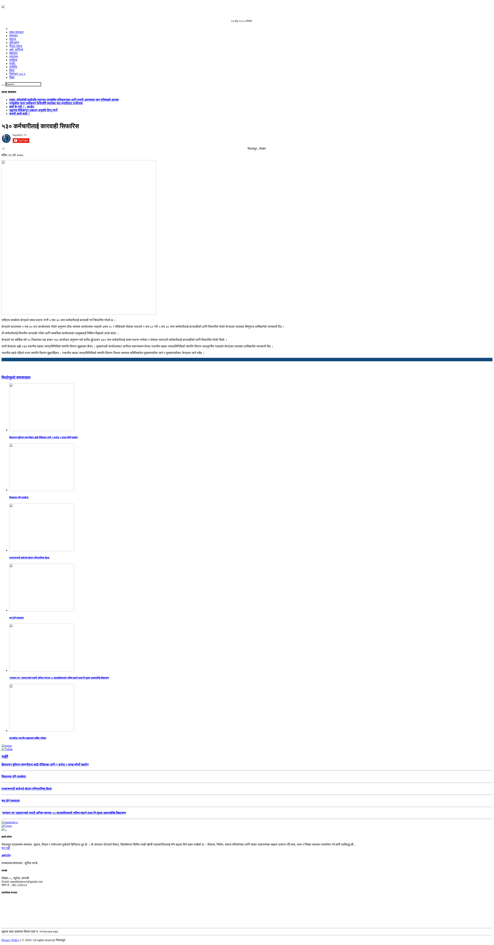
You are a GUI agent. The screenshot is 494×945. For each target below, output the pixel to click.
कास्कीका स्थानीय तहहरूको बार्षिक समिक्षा (27, 738)
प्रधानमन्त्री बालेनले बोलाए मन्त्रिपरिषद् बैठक (29, 557)
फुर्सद (12, 63)
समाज (12, 39)
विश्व (11, 70)
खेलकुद (13, 53)
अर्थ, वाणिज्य (16, 49)
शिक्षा (12, 77)
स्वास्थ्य (13, 56)
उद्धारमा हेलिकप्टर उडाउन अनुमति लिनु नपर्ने (33, 110)
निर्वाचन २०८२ (17, 73)
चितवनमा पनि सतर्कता (18, 497)
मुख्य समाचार (16, 32)
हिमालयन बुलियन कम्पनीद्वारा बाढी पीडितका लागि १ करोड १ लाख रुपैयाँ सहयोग (43, 437)
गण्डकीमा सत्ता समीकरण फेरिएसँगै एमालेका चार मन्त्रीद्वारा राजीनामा (46, 103)
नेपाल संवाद (15, 46)
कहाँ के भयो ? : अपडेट (21, 106)
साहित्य (13, 60)
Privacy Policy (10, 940)
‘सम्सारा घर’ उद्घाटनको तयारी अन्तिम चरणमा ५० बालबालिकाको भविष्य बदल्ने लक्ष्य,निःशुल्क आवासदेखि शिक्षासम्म (59, 677)
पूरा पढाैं (6, 848)
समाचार (13, 35)
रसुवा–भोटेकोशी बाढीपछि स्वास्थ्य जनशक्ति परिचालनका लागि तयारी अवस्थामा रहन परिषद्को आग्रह (64, 99)
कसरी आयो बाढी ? (19, 113)
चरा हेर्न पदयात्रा (16, 617)
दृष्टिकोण (14, 42)
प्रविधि (13, 67)
